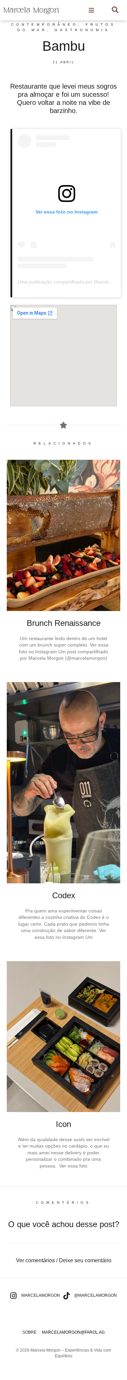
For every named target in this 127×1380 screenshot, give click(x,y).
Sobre (29, 1332)
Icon (63, 1124)
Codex (63, 895)
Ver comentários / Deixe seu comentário (63, 1260)
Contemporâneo (44, 24)
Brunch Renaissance (64, 623)
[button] (63, 1260)
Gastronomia (82, 30)
